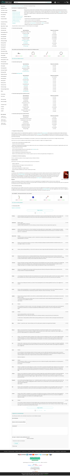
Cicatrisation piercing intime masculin (17, 16)
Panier (65, 2)
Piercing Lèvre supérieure (26, 40)
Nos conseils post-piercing (16, 21)
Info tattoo (3, 96)
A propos (2, 106)
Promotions (6, 451)
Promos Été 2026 (3, 18)
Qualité (2, 110)
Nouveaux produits (11, 451)
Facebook (29, 465)
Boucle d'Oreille (3, 38)
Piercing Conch (3, 44)
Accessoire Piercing (4, 21)
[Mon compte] (55, 3)
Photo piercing (3, 99)
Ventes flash (3, 16)
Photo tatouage (3, 101)
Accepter (46, 474)
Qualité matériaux (63, 451)
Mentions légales (51, 451)
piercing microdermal (46, 188)
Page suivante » (40, 210)
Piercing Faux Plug (4, 51)
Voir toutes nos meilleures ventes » (18, 58)
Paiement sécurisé (38, 451)
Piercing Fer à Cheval (4, 53)
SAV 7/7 (32, 467)
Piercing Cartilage (4, 40)
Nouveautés (3, 6)
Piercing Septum (3, 76)
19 (44, 212)
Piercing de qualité (4, 12)
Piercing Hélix (3, 55)
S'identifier (58, 2)
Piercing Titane (3, 84)
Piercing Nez (3, 65)
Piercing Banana (3, 34)
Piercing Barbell (3, 36)
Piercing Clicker (3, 42)
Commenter (14, 23)
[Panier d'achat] (67, 3)
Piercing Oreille (3, 72)
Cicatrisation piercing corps (16, 13)
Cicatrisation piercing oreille (16, 14)
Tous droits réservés (37, 462)
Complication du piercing (15, 20)
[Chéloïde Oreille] (66, 178)
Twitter (33, 465)
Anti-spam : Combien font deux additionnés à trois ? (21, 437)
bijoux (60, 12)
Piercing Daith (26, 82)
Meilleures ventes (4, 8)
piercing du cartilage (21, 174)
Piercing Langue (3, 61)
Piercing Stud (3, 80)
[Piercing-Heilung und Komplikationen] (35, 471)
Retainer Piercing (4, 74)
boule (33, 149)
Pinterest (36, 465)
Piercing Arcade (3, 30)
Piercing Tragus (3, 86)
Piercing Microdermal (4, 63)
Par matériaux (3, 14)
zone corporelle (39, 177)
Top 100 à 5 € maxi (4, 10)
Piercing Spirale (3, 78)
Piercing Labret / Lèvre (4, 59)
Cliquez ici (24, 474)
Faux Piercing (3, 49)
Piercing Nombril (25, 65)
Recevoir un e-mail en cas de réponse (19, 440)
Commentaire (14, 425)
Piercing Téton (3, 82)
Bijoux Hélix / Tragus (4, 26)
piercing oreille (19, 73)
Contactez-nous (3, 104)
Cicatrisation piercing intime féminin (17, 17)
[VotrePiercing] (6, 3)
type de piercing (44, 132)
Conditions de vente (45, 451)
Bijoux (2, 91)
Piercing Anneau (3, 28)
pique (36, 149)
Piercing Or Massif (4, 70)
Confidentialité (57, 451)
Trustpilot (38, 457)
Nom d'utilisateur (15, 418)
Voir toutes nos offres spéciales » (17, 202)
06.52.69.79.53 (37, 467)
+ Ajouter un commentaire (15, 207)
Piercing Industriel (4, 57)
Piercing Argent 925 (4, 32)
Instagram (40, 465)
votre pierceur (39, 134)
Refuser (41, 474)
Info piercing (3, 94)
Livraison (2, 108)
